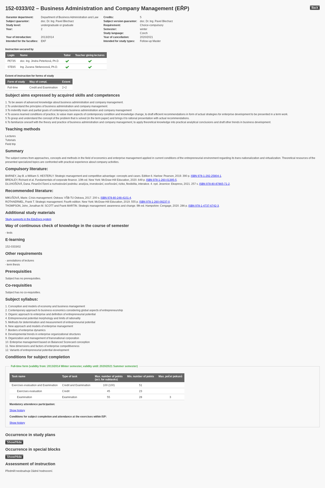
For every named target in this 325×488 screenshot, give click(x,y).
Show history (17, 410)
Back (315, 7)
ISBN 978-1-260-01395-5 (161, 179)
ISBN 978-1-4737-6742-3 (203, 205)
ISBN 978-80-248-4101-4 (116, 197)
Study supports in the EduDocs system (28, 219)
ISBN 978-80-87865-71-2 (214, 183)
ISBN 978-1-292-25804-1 (206, 175)
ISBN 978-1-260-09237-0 (154, 201)
